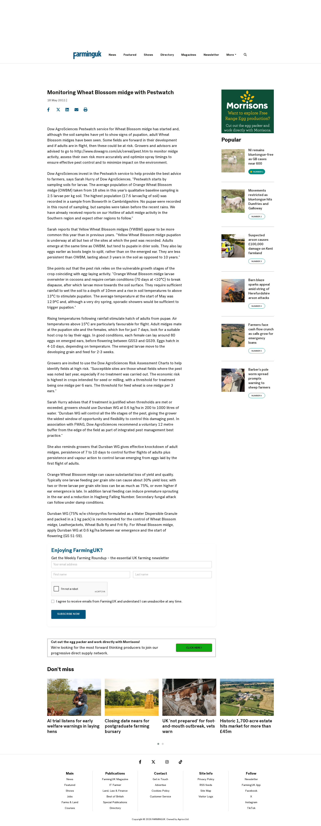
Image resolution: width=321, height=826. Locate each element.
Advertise (160, 785)
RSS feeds (206, 785)
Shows (148, 55)
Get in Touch (160, 779)
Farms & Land (69, 802)
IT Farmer (115, 785)
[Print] (88, 110)
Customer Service (160, 796)
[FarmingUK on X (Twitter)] (153, 762)
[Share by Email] (78, 110)
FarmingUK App (251, 785)
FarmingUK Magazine (115, 779)
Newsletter (211, 55)
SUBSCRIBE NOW (68, 614)
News (112, 55)
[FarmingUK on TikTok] (180, 762)
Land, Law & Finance (115, 791)
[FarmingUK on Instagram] (167, 762)
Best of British (115, 796)
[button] (158, 744)
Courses (70, 808)
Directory (167, 55)
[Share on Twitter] (60, 110)
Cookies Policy (160, 791)
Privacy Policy (205, 779)
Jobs (70, 796)
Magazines (188, 55)
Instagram (251, 802)
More (230, 55)
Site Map (205, 791)
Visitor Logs (206, 796)
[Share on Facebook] (51, 110)
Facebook (251, 791)
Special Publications (115, 802)
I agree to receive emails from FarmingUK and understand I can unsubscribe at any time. (119, 601)
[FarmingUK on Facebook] (140, 762)
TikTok (251, 808)
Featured (130, 55)
